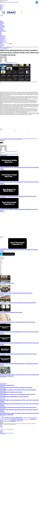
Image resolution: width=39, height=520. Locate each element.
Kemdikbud (2, 27)
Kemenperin (2, 29)
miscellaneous (2, 39)
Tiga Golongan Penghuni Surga (7, 283)
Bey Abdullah (5, 417)
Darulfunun (19, 417)
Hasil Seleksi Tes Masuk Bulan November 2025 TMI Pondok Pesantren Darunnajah (18, 196)
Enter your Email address (4, 421)
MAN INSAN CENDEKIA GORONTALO (15, 139)
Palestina (29, 419)
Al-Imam (1, 417)
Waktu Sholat (2, 40)
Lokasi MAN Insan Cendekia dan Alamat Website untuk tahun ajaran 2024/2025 (18, 302)
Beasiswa (1, 42)
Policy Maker (2, 25)
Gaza (23, 417)
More (1, 24)
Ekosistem (2, 22)
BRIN (1, 32)
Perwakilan (4, 420)
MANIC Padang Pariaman (7, 419)
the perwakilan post (19, 420)
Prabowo (7, 420)
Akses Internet (2, 37)
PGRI (1, 34)
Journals (2, 23)
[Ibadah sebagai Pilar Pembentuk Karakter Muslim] (5, 311)
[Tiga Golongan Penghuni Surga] (5, 282)
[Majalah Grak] (18, 14)
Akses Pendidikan (2, 36)
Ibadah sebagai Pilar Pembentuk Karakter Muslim (11, 312)
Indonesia (26, 417)
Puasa (9, 420)
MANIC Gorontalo (10, 62)
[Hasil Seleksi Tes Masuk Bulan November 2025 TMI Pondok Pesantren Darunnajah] (9, 195)
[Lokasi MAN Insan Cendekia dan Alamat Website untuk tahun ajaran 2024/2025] (5, 301)
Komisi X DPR (2, 26)
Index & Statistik (2, 35)
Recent (1, 274)
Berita (1, 21)
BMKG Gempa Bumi (3, 41)
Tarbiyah (12, 420)
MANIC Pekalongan (17, 419)
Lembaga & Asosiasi (3, 31)
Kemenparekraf (2, 30)
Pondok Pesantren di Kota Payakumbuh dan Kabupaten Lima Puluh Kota (16, 293)
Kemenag (1, 28)
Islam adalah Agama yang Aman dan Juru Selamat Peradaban (9, 2)
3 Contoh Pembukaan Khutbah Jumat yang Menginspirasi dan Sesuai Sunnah (17, 322)
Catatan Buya (12, 417)
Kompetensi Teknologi (3, 38)
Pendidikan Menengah (4, 48)
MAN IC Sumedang (25, 419)
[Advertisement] (17, 18)
